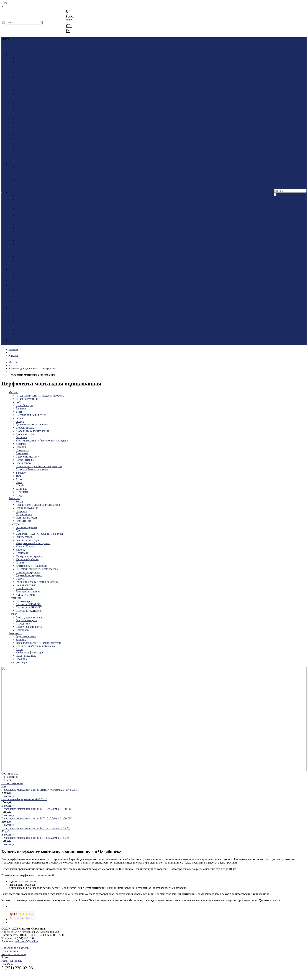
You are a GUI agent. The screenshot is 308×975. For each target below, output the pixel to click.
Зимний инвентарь (27, 211)
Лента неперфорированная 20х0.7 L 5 (24, 799)
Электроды (23, 304)
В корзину (7, 796)
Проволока (22, 115)
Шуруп (20, 160)
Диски (20, 198)
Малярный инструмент (30, 227)
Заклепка (21, 102)
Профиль (21, 337)
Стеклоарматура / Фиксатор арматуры (39, 131)
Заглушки (22, 314)
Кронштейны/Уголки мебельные (36, 321)
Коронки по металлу (13, 954)
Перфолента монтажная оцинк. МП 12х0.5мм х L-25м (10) (36, 818)
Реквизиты (238, 192)
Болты (5, 957)
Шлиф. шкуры (25, 259)
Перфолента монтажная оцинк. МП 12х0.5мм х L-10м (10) (36, 808)
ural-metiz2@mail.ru (26, 941)
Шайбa (20, 150)
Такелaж (21, 137)
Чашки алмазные (26, 256)
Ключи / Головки (26, 218)
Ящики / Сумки (25, 266)
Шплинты (22, 157)
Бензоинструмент (26, 195)
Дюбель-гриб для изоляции (32, 96)
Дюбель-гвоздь (25, 93)
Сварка (57, 45)
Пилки (20, 234)
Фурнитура (9, 48)
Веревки (21, 73)
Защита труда (24, 205)
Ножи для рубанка (27, 173)
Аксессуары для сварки (30, 288)
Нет (3, 786)
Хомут (20, 144)
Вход (4, 2)
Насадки (21, 112)
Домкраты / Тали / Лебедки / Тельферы (39, 202)
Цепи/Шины (23, 189)
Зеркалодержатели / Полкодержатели (38, 317)
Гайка (19, 83)
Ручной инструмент (28, 243)
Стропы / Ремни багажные (32, 134)
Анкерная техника (27, 60)
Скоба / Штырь (25, 125)
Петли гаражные (26, 333)
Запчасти (17, 45)
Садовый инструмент (29, 247)
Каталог (13, 355)
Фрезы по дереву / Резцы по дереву (37, 253)
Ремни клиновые (11, 960)
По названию (9, 776)
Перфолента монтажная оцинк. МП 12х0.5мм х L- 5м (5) (35, 828)
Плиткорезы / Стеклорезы (31, 237)
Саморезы (22, 118)
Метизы (6, 45)
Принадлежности (26, 186)
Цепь (19, 147)
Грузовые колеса (26, 311)
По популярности (12, 783)
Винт (19, 76)
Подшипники (24, 182)
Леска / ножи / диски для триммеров (38, 170)
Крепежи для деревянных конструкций (32, 368)
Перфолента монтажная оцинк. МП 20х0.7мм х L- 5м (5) (35, 837)
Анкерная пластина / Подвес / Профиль (40, 57)
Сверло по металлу (27, 121)
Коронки (21, 221)
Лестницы (46, 45)
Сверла (20, 250)
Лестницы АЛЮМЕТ (29, 279)
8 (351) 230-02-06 (70, 21)
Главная (13, 349)
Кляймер (21, 109)
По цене (6, 779)
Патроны (21, 176)
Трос (19, 141)
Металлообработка (27, 231)
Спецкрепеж (23, 128)
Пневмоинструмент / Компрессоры (37, 240)
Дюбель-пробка (25, 99)
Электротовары (25, 48)
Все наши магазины (218, 192)
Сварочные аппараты (29, 298)
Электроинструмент (28, 263)
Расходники (23, 295)
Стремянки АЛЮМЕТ (29, 282)
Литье (19, 327)
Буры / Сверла (24, 67)
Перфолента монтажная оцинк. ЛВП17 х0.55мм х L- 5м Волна (39, 789)
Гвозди (20, 86)
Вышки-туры (24, 272)
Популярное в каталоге (15, 947)
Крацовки (22, 224)
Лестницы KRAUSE (28, 276)
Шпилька (21, 154)
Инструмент (31, 45)
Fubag (19, 166)
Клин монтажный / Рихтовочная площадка (42, 105)
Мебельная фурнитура (29, 330)
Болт (19, 64)
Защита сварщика (26, 292)
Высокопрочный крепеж (31, 80)
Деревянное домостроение (32, 89)
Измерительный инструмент (33, 215)
